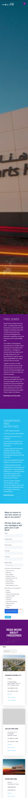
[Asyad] (8, 4)
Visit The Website (12, 700)
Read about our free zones (12, 395)
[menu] (24, 3)
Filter (4, 646)
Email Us (10, 694)
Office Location (11, 697)
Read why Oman (9, 495)
